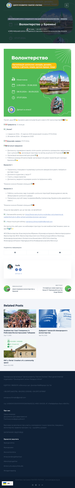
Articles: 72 (18, 273)
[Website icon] (20, 269)
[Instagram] (36, 485)
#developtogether (10, 461)
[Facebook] (15, 252)
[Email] (60, 252)
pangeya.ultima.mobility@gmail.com (39, 221)
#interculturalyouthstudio (13, 466)
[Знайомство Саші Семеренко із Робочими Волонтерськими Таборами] (20, 318)
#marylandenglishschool (13, 457)
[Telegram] (37, 252)
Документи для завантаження (15, 417)
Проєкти (64, 19)
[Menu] (67, 5)
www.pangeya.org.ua (52, 480)
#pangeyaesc (9, 447)
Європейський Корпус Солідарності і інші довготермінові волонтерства (33, 19)
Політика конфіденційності (14, 419)
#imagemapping (10, 471)
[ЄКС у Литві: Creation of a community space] (20, 348)
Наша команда (9, 414)
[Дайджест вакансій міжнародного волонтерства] (55, 318)
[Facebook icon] (16, 269)
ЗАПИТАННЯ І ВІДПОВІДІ (13, 432)
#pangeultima (9, 443)
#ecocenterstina (10, 452)
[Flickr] (42, 485)
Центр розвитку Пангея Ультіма (27, 5)
